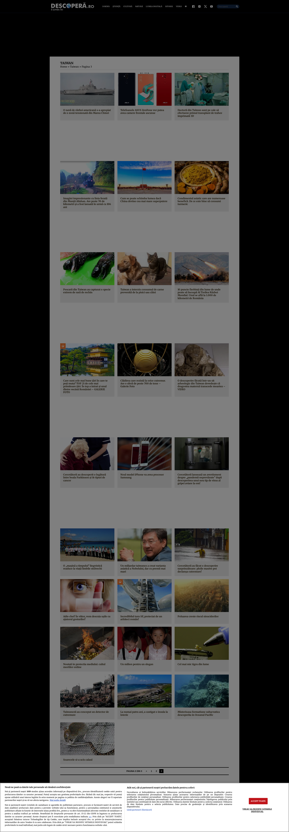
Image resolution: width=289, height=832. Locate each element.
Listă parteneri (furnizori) (139, 810)
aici (90, 817)
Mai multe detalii (58, 800)
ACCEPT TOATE (258, 801)
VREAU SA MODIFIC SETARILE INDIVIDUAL (257, 810)
